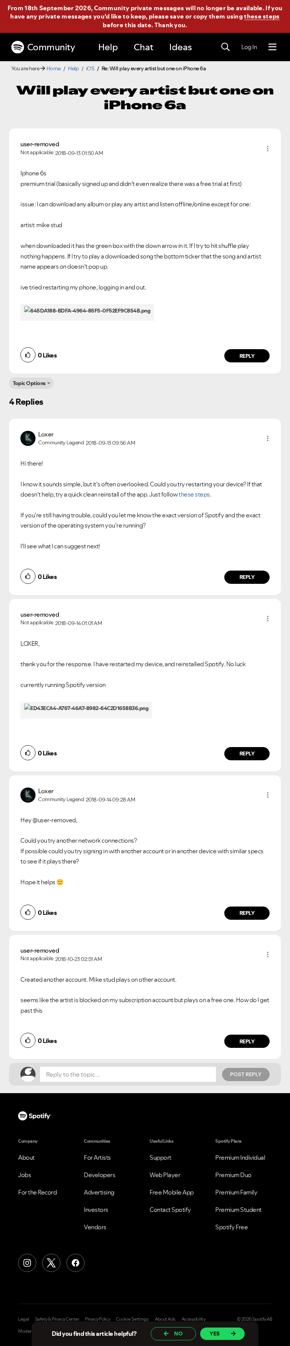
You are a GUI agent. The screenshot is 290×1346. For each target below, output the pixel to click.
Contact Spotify (170, 1209)
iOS (90, 68)
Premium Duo (233, 1175)
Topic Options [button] (29, 383)
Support (160, 1157)
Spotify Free (231, 1227)
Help (108, 47)
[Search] (225, 47)
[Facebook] (75, 1263)
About (26, 1157)
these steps (261, 16)
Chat (143, 47)
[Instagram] (27, 1263)
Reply (247, 356)
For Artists (97, 1157)
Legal (23, 1319)
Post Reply (246, 1074)
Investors (96, 1209)
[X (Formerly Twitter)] (51, 1263)
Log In (249, 47)
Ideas (180, 47)
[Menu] (272, 47)
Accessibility (194, 1319)
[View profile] (27, 437)
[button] (267, 148)
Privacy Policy (97, 1319)
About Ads (165, 1319)
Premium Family (236, 1192)
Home (53, 68)
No (178, 1333)
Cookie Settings (132, 1319)
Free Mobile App (172, 1192)
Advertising (99, 1192)
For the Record (37, 1192)
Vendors (95, 1227)
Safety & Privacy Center (57, 1319)
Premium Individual (240, 1157)
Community (51, 47)
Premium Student (238, 1209)
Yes (215, 1333)
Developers (99, 1175)
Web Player (165, 1175)
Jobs (24, 1175)
